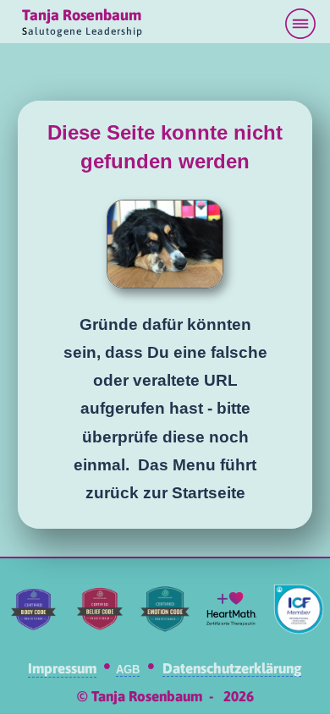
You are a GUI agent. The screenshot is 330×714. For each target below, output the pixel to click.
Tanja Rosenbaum (81, 15)
